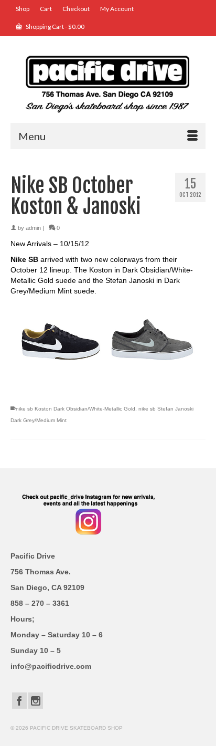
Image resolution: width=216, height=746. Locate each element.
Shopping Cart (54, 26)
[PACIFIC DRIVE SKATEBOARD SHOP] (108, 83)
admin (33, 228)
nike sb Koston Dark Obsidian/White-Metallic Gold (75, 409)
